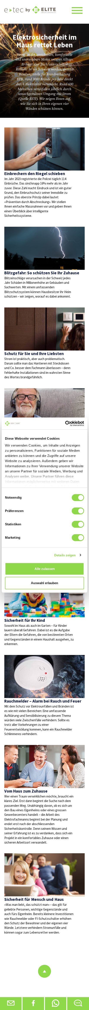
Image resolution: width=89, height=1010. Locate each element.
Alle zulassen (45, 569)
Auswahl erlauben (44, 583)
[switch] (78, 510)
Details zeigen (65, 555)
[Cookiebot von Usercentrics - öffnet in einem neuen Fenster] (65, 423)
